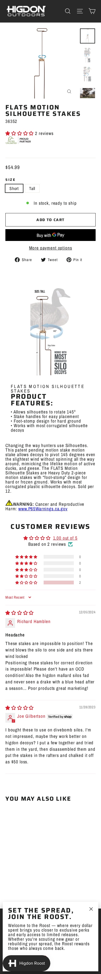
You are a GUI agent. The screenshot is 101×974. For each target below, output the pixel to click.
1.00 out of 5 (65, 538)
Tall (32, 188)
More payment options (50, 248)
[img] (19, 613)
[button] (20, 133)
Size (10, 180)
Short (14, 188)
